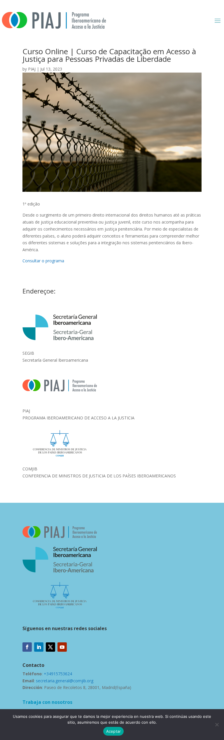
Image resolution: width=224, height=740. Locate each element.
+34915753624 (58, 673)
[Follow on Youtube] (62, 647)
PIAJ (32, 69)
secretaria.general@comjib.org (64, 680)
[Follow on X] (50, 647)
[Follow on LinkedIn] (38, 647)
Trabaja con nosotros (47, 702)
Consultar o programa (43, 260)
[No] (217, 724)
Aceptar (113, 731)
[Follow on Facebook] (27, 647)
